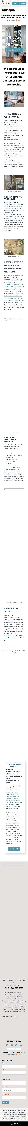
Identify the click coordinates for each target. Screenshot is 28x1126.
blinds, (17, 794)
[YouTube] (12, 1045)
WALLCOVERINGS (15, 296)
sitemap (17, 1121)
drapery (19, 796)
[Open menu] (26, 10)
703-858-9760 (17, 988)
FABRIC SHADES (9, 287)
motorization (10, 798)
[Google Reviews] (16, 1045)
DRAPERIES (16, 284)
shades (8, 796)
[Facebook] (7, 1045)
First (3, 1069)
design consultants (13, 790)
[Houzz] (20, 1045)
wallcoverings (13, 800)
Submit (5, 1102)
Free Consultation (19, 3)
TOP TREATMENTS (10, 298)
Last (3, 1075)
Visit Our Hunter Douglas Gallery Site (14, 1052)
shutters (13, 796)
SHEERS (9, 284)
